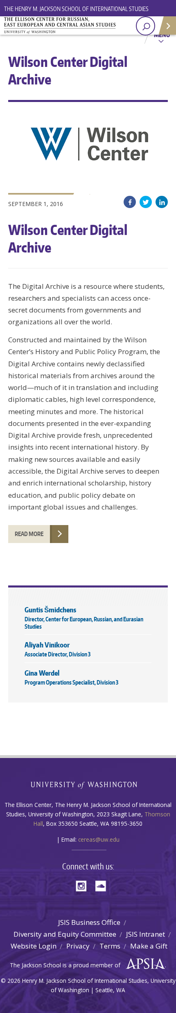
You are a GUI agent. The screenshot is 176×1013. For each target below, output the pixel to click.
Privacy (78, 946)
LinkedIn (162, 202)
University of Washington (88, 784)
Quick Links (167, 25)
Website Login (33, 946)
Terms (109, 946)
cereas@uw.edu (99, 839)
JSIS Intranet (145, 934)
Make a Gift (148, 946)
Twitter (146, 202)
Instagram (84, 885)
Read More (29, 533)
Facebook (130, 202)
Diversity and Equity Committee (65, 934)
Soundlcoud (102, 885)
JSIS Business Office (89, 922)
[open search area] (145, 25)
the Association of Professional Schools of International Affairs (143, 964)
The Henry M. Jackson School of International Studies (76, 8)
